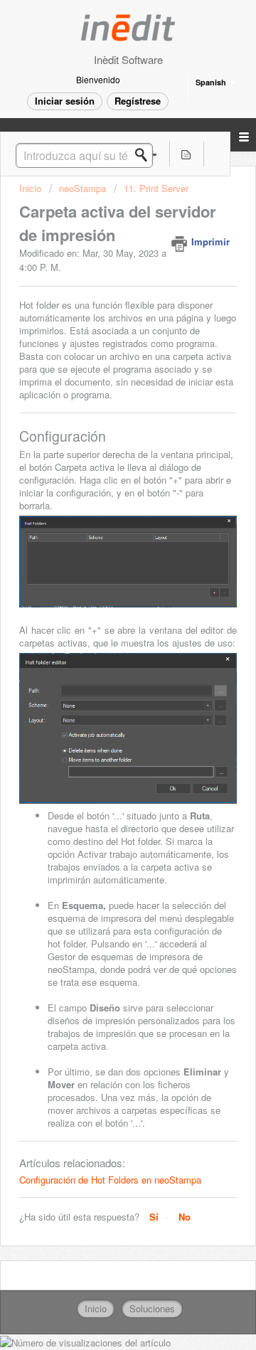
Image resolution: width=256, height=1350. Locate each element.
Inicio (31, 188)
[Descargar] (101, 677)
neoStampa (82, 188)
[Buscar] (145, 155)
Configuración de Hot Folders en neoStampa (110, 1179)
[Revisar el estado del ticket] (186, 154)
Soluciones (152, 1308)
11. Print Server (156, 188)
